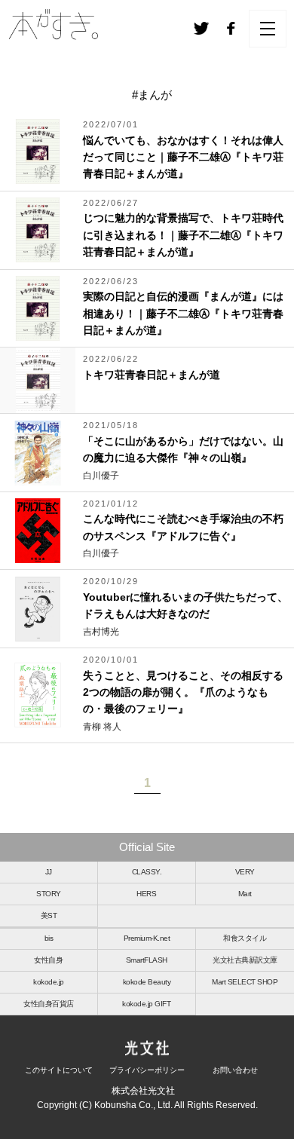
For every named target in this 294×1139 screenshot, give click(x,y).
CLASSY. (147, 872)
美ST (49, 915)
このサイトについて (59, 1070)
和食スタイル (244, 938)
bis (49, 938)
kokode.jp (48, 982)
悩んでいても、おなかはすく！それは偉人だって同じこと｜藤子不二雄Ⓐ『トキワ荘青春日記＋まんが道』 (183, 157)
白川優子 (101, 475)
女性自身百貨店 (48, 1004)
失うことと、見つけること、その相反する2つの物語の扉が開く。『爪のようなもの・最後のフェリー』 (183, 692)
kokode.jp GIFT (146, 1004)
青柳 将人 (102, 726)
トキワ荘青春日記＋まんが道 (151, 375)
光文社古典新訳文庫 (245, 960)
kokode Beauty (147, 982)
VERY (245, 872)
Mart (245, 893)
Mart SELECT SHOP (244, 982)
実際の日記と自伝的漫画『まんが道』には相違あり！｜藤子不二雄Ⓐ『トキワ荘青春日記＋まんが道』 (183, 313)
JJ (48, 872)
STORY (48, 893)
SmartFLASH (146, 960)
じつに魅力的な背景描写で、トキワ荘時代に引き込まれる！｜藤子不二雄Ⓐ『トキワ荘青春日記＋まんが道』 (183, 235)
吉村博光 (101, 631)
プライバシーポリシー (147, 1070)
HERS (146, 893)
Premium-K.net (147, 938)
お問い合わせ (235, 1070)
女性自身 (48, 960)
